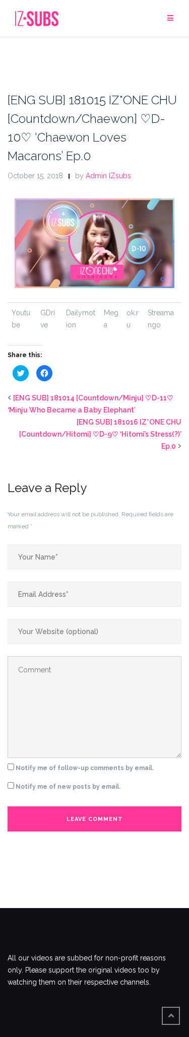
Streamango (161, 319)
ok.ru (133, 319)
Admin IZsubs (108, 176)
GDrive (47, 319)
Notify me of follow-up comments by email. (85, 768)
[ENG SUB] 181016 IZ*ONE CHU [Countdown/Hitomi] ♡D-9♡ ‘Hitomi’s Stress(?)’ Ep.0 (100, 434)
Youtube (21, 319)
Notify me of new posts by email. (68, 786)
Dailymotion (80, 319)
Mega (111, 319)
